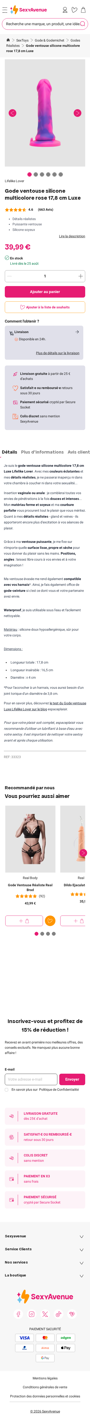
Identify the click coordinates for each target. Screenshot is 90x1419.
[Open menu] (5, 10)
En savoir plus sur (45, 1089)
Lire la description (72, 236)
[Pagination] (29, 174)
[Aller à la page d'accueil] (8, 40)
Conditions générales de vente (45, 1387)
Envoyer (72, 1079)
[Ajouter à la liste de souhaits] (50, 921)
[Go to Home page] (28, 9)
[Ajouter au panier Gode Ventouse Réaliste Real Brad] (24, 921)
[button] (45, 112)
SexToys (22, 40)
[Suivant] (83, 853)
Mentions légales (45, 1378)
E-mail (10, 1069)
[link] (66, 10)
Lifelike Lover (14, 181)
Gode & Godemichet (50, 40)
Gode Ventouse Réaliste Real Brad (30, 887)
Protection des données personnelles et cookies (45, 1396)
